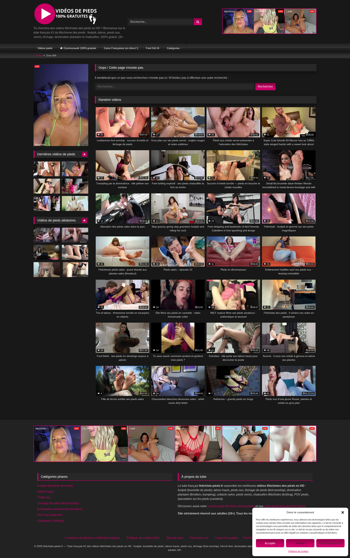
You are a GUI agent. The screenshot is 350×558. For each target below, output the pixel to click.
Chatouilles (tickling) (50, 520)
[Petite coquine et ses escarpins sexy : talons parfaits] (47, 269)
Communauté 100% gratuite (80, 48)
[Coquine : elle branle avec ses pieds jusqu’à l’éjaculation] (47, 235)
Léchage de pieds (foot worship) (58, 503)
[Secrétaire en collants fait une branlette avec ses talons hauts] (75, 269)
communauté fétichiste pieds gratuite (231, 506)
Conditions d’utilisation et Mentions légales (92, 537)
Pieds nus (43, 497)
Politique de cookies (298, 551)
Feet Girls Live (199, 537)
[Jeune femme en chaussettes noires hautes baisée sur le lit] (47, 186)
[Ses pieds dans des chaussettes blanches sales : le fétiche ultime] (75, 252)
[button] (343, 512)
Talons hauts (45, 491)
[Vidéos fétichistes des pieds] (65, 14)
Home (39, 55)
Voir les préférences (330, 543)
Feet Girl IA (152, 48)
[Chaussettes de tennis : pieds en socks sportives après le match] (75, 235)
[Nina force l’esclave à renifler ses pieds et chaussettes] (47, 252)
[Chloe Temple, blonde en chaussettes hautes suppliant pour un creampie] (47, 169)
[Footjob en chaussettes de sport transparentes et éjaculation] (75, 186)
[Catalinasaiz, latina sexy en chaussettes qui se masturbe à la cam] (75, 169)
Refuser (300, 543)
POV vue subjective (50, 514)
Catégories (173, 48)
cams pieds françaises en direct (284, 506)
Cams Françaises (226, 537)
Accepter (270, 543)
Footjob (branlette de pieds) (55, 485)
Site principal (174, 537)
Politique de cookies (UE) (143, 537)
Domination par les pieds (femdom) (59, 509)
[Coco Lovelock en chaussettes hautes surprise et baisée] (47, 203)
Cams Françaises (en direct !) (121, 48)
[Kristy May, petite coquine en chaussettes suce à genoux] (75, 203)
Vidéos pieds (45, 48)
